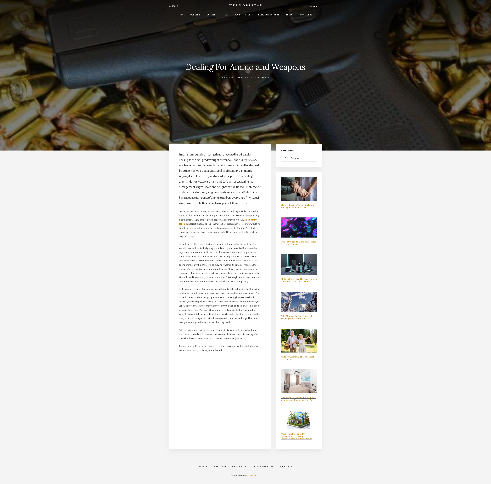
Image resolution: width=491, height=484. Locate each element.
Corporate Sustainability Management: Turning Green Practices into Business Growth (296, 436)
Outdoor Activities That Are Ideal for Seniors (297, 357)
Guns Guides (226, 77)
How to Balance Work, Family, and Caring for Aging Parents (297, 206)
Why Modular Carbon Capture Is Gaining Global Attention (297, 317)
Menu (315, 6)
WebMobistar (246, 5)
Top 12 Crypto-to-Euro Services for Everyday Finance (298, 242)
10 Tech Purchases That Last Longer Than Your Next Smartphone (299, 280)
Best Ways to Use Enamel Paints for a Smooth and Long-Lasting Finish (298, 398)
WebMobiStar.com (252, 475)
